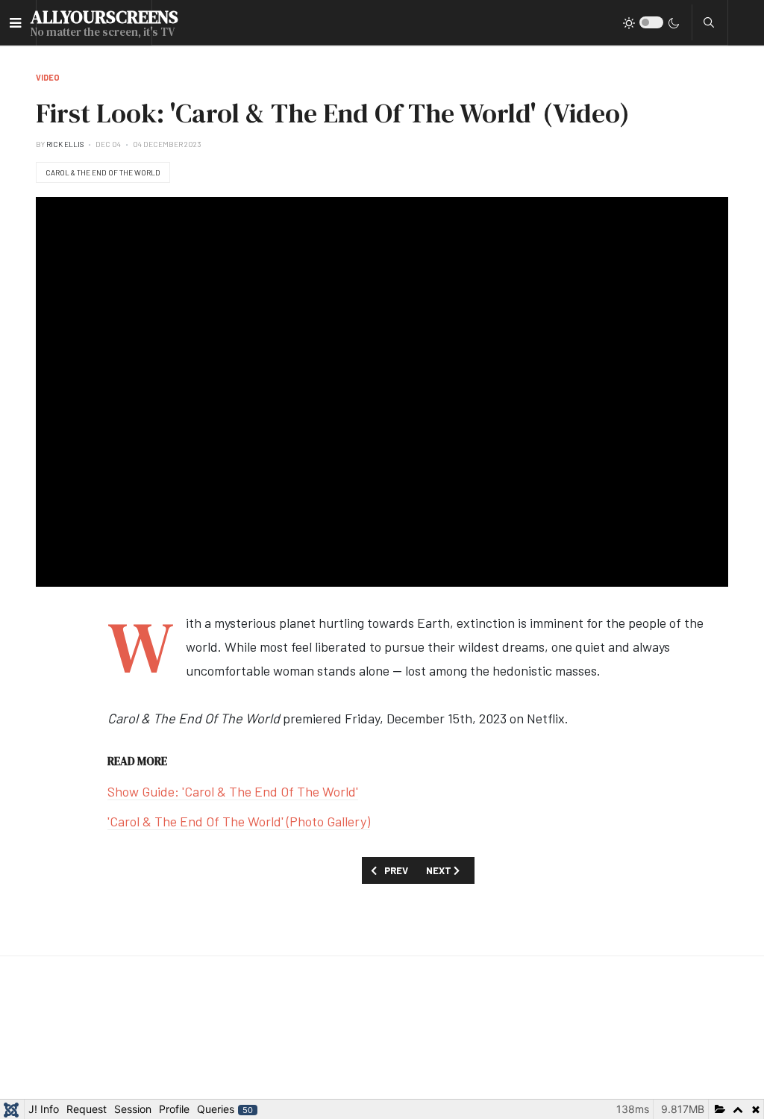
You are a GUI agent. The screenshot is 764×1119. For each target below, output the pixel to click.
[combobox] (709, 22)
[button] (15, 23)
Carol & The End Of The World (103, 172)
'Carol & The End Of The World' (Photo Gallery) (238, 821)
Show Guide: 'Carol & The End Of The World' (232, 791)
